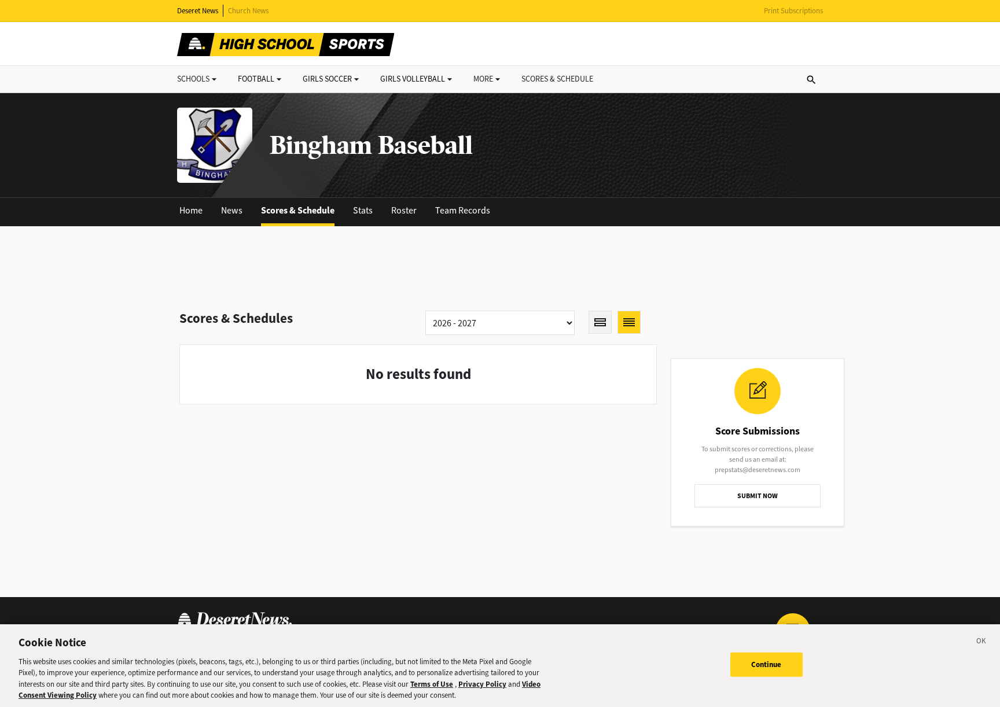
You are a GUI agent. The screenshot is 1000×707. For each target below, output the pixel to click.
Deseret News (197, 11)
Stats (363, 210)
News (231, 210)
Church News (248, 11)
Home (191, 210)
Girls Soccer (327, 78)
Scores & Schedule (297, 210)
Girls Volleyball (412, 78)
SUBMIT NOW (757, 495)
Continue (766, 664)
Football (256, 78)
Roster (404, 210)
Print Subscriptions (793, 11)
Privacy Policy (482, 684)
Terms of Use (431, 684)
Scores (557, 78)
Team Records (462, 210)
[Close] (981, 643)
